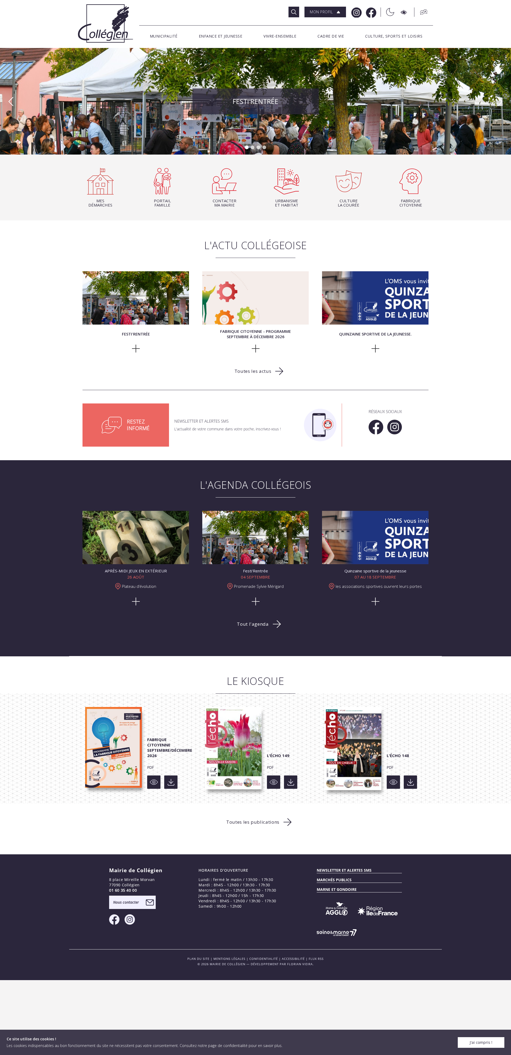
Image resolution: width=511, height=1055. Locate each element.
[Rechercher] (294, 12)
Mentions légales (229, 959)
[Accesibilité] (404, 12)
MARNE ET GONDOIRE (337, 889)
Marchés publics (334, 879)
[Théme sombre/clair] (387, 12)
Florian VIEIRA (300, 964)
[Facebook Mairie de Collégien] (370, 12)
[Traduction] (421, 12)
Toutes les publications (252, 822)
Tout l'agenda (253, 624)
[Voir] (153, 782)
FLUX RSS (316, 959)
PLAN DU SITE (198, 959)
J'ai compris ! (481, 1042)
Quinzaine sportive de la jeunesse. (255, 101)
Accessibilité (293, 959)
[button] (325, 12)
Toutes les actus (252, 371)
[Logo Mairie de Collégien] (105, 23)
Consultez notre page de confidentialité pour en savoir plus (231, 1045)
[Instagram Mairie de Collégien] (356, 12)
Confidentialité (263, 959)
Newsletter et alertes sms (344, 870)
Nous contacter (126, 902)
